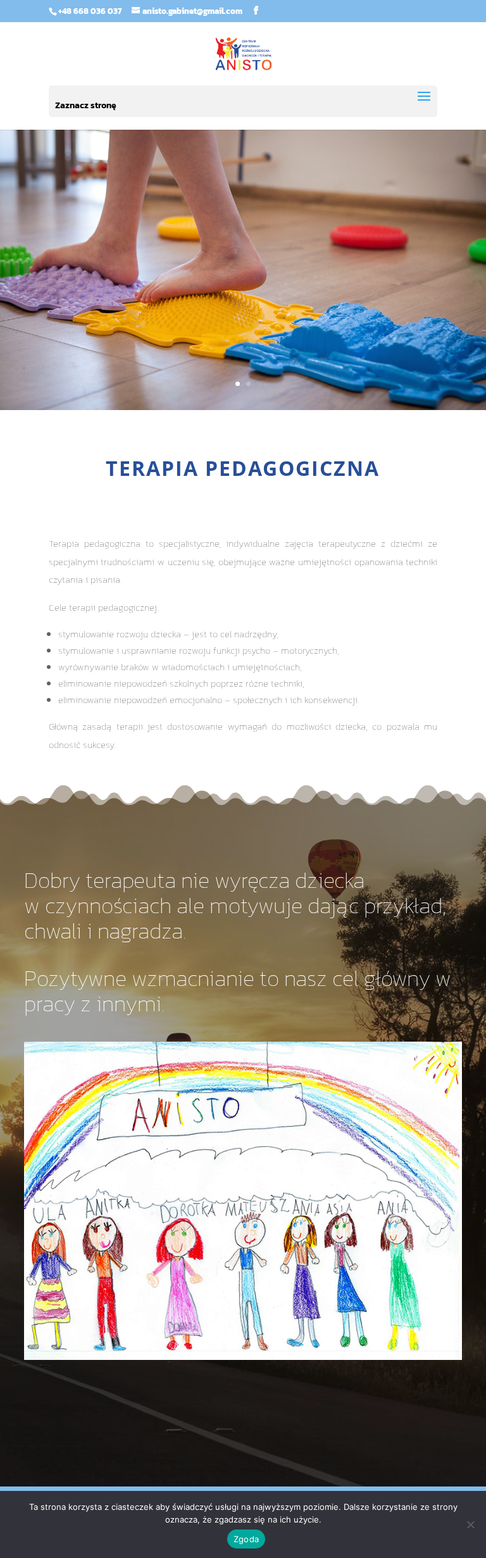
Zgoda (246, 1539)
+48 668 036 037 (90, 11)
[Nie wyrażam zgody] (470, 1524)
